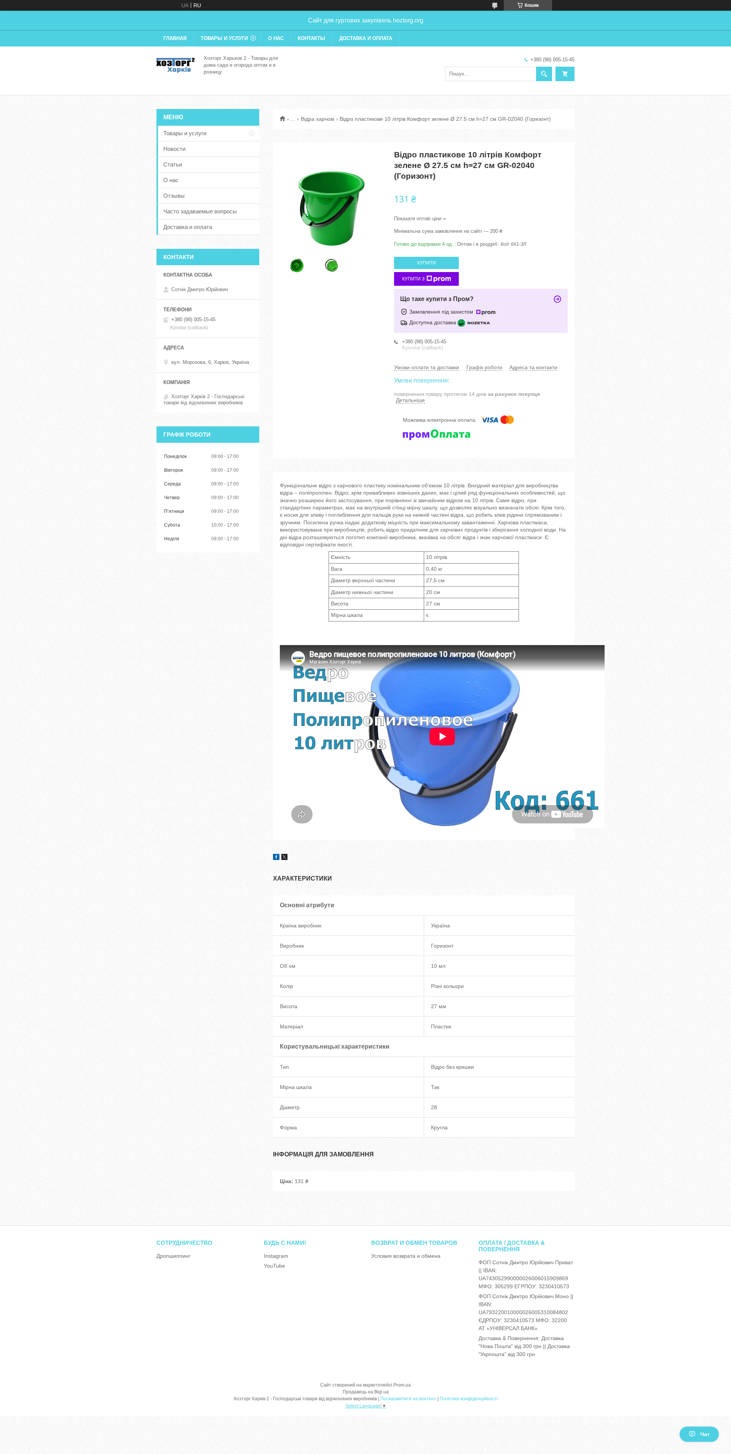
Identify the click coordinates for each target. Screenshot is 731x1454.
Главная (175, 38)
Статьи (172, 164)
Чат (705, 1434)
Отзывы (174, 195)
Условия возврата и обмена (406, 1256)
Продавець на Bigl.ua (366, 1392)
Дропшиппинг (173, 1256)
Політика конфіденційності (469, 1398)
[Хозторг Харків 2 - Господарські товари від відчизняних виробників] (175, 64)
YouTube (274, 1266)
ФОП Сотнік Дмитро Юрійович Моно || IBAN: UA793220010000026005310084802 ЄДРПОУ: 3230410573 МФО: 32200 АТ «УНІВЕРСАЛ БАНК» (526, 1312)
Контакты (311, 38)
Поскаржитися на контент (408, 1398)
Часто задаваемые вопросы (200, 211)
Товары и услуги (224, 38)
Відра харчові (317, 119)
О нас (276, 38)
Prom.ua (402, 1385)
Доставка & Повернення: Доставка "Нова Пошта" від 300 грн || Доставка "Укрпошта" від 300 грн (524, 1346)
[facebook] (276, 858)
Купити (426, 263)
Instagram (276, 1256)
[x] (284, 858)
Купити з (413, 279)
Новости (174, 149)
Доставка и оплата (365, 38)
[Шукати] (544, 74)
